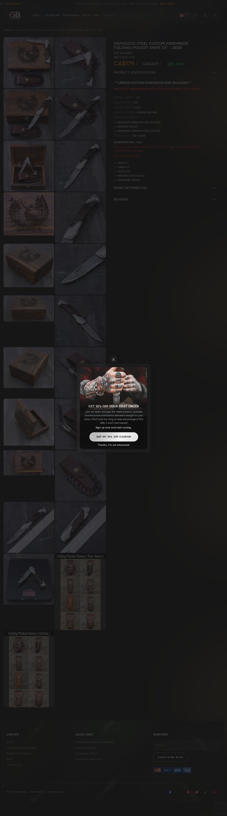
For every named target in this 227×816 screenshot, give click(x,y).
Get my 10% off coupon (113, 437)
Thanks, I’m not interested (113, 445)
